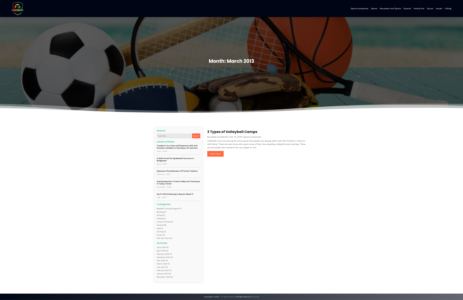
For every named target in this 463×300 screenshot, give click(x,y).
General (407, 8)
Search (196, 136)
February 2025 (163, 254)
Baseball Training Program (168, 209)
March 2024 (162, 264)
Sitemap (255, 297)
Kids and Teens (163, 238)
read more (215, 154)
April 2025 (161, 251)
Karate (439, 8)
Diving (159, 215)
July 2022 (161, 267)
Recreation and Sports (390, 8)
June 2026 (161, 247)
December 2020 (163, 277)
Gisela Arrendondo (219, 137)
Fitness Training (163, 222)
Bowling (160, 212)
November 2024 (163, 257)
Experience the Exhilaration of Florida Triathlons (177, 171)
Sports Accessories (359, 8)
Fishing (448, 8)
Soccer (430, 8)
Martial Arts (419, 8)
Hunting (160, 232)
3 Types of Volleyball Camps (232, 131)
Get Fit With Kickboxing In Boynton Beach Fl (175, 194)
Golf (158, 228)
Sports (374, 8)
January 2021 (162, 274)
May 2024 (161, 260)
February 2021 (163, 270)
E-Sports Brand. (228, 297)
